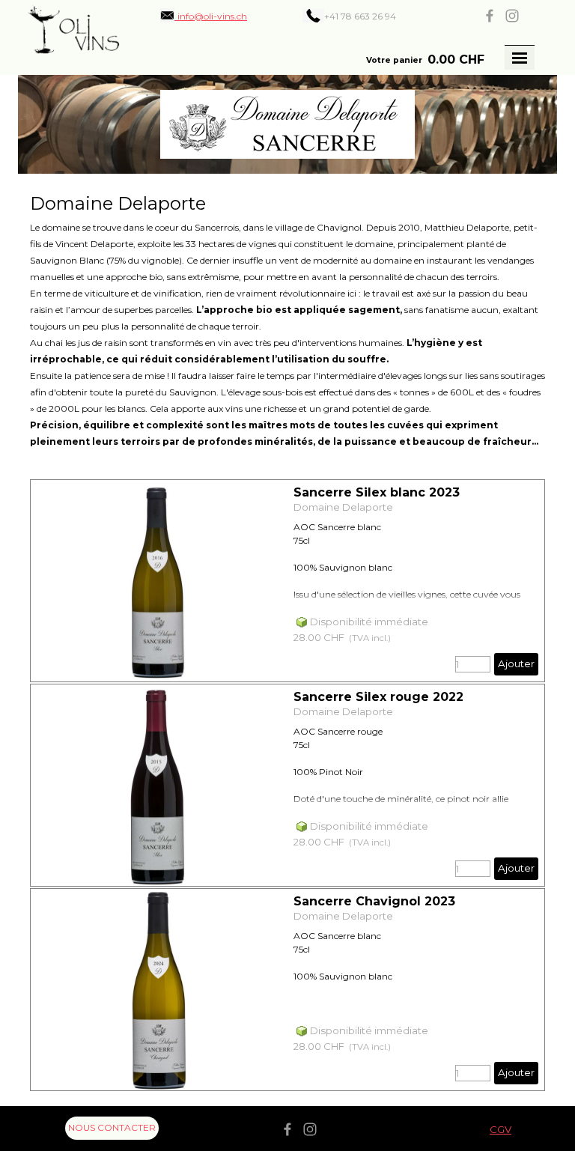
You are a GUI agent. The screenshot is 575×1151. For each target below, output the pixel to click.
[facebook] (489, 15)
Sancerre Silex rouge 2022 (378, 697)
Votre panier (394, 60)
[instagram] (512, 15)
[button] (203, 15)
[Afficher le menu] (520, 58)
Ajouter (516, 663)
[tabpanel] (370, 15)
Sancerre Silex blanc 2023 (376, 492)
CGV (500, 1129)
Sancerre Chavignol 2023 (374, 901)
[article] (287, 580)
